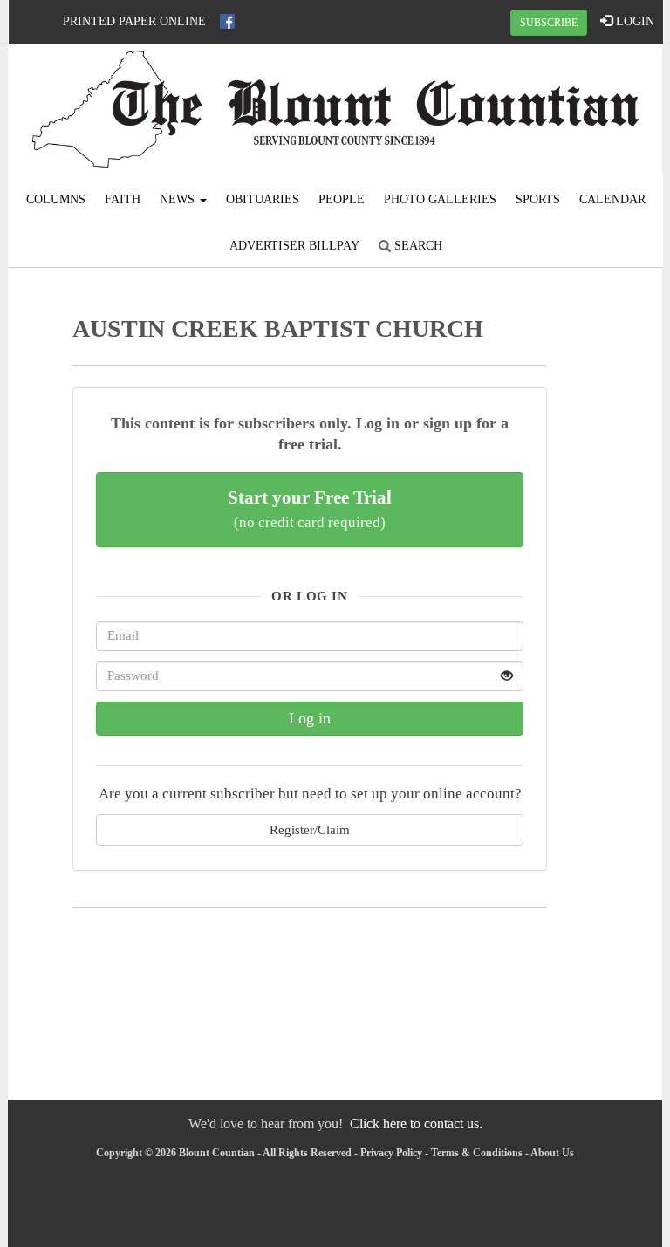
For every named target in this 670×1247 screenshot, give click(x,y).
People (341, 199)
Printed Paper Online (134, 21)
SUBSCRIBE (549, 23)
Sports (538, 199)
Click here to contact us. (416, 1123)
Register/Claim (310, 829)
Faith (122, 199)
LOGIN (633, 21)
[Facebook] (227, 21)
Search (416, 245)
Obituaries (262, 199)
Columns (55, 199)
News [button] (179, 199)
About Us (552, 1153)
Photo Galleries (440, 199)
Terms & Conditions (477, 1153)
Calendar (612, 199)
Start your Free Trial (310, 509)
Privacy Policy (391, 1153)
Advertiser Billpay (294, 245)
